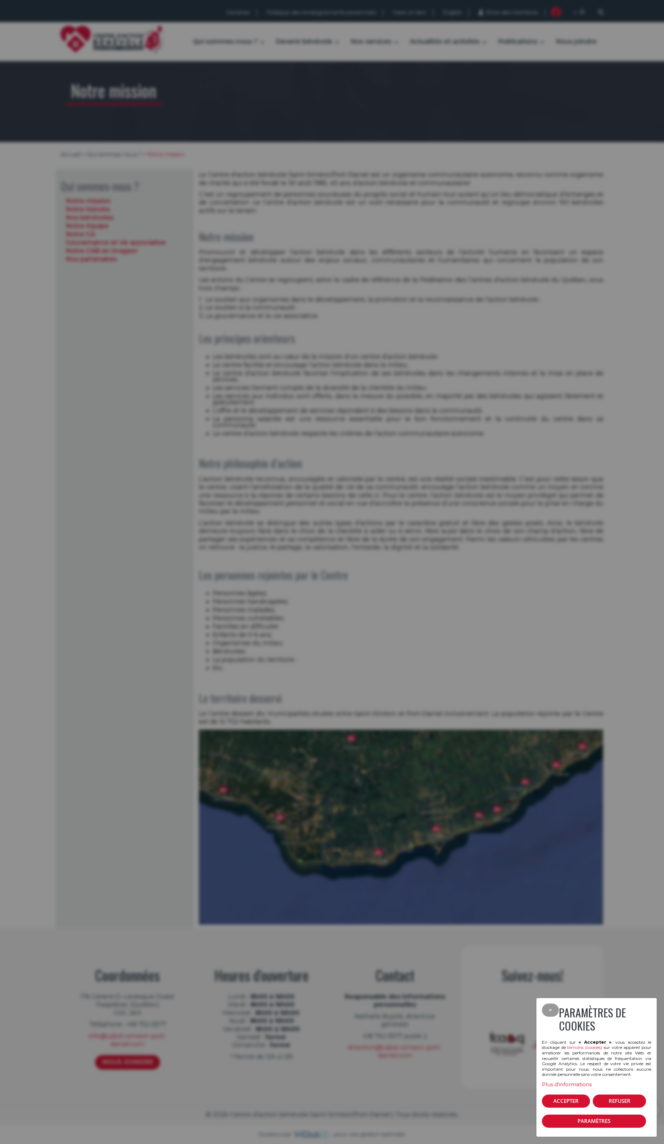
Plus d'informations (567, 1084)
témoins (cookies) (584, 1047)
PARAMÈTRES (594, 1120)
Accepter (566, 1100)
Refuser (619, 1100)
